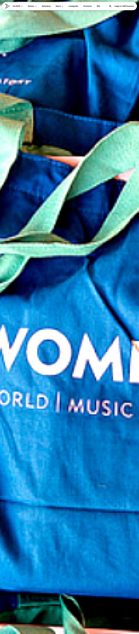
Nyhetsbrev (46, 6)
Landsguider (73, 6)
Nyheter (31, 6)
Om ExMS (16, 6)
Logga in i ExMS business (124, 6)
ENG (98, 6)
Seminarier (87, 6)
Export (58, 6)
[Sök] (110, 6)
